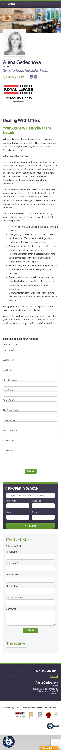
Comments (8, 450)
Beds (8, 512)
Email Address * (10, 370)
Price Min (11, 500)
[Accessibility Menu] (8, 741)
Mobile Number (10, 430)
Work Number (9, 440)
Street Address (10, 380)
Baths (35, 512)
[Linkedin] (31, 77)
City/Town (8, 390)
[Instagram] (35, 77)
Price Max (37, 500)
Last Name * (8, 360)
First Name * (8, 349)
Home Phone (9, 420)
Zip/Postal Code (10, 410)
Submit (30, 471)
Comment (11, 608)
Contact (54, 675)
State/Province (10, 400)
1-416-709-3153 (17, 77)
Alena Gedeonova (22, 62)
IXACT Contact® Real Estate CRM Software (35, 707)
